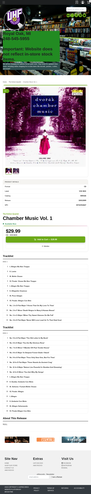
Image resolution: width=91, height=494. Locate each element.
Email (65, 468)
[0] (88, 3)
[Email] (84, 15)
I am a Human (57, 477)
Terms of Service (50, 489)
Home (5, 82)
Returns (64, 488)
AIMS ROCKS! (9, 470)
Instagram (67, 465)
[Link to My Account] (82, 3)
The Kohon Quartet (15, 82)
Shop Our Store (11, 465)
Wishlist (46, 246)
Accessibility (79, 488)
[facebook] (76, 15)
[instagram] (80, 15)
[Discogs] (68, 15)
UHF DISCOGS (38, 463)
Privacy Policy (36, 489)
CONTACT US (9, 468)
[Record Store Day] (72, 15)
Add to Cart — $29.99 (47, 239)
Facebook (67, 463)
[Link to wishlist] (77, 3)
